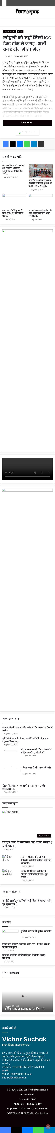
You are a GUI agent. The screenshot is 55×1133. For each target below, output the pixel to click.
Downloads (41, 1108)
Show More (27, 122)
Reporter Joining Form (20, 1108)
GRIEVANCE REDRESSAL (20, 1113)
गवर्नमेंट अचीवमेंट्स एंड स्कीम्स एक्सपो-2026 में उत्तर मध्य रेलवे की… (40, 183)
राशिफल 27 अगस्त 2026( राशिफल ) (24, 1009)
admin (8, 56)
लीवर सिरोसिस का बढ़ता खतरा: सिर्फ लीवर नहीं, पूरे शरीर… (34, 874)
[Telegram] (34, 144)
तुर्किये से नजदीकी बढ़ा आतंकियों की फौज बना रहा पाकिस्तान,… (25, 740)
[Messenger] (20, 144)
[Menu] (51, 13)
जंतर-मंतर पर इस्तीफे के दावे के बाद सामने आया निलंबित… (40, 213)
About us (18, 1104)
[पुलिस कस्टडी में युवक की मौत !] (10, 774)
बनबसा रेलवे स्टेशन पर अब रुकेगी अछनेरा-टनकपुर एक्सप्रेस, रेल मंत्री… (13, 169)
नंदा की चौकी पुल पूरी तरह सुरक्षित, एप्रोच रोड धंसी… (12, 213)
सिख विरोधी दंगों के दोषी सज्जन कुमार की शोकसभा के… (23, 787)
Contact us (41, 1113)
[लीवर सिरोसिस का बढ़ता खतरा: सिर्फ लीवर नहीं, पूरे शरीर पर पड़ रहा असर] (10, 874)
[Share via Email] (41, 144)
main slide (10, 31)
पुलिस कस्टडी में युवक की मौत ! (36, 769)
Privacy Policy (34, 1104)
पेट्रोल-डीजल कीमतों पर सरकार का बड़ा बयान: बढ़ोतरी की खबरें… (36, 860)
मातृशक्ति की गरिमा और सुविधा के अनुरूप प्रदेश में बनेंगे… (27, 729)
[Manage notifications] (48, 1126)
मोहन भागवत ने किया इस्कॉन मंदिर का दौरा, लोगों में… (36, 751)
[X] (13, 144)
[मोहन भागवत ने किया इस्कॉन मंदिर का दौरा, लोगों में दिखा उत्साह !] (10, 756)
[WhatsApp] (27, 144)
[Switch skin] (3, 13)
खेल (20, 31)
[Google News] (27, 133)
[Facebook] (6, 144)
